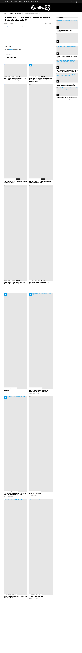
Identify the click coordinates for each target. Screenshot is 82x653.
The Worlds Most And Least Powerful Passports (65, 31)
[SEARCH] (74, 1)
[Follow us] (71, 1)
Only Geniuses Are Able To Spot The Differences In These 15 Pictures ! (38, 390)
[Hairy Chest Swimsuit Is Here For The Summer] (41, 233)
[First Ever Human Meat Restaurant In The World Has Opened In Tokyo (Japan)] (15, 444)
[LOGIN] (77, 1)
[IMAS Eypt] (15, 341)
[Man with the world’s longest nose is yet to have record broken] (15, 132)
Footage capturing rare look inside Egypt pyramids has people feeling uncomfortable (15, 79)
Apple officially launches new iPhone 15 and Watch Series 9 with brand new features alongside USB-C (40, 80)
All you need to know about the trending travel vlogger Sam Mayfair (40, 181)
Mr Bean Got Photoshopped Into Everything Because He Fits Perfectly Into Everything (66, 84)
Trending (5, 294)
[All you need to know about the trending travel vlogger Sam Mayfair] (41, 132)
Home (11, 1)
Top (6, 2)
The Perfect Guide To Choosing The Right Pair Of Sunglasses (67, 57)
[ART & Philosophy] (67, 38)
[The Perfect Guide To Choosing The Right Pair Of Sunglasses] (67, 50)
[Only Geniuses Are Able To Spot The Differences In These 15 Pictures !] (41, 341)
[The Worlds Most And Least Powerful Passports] (67, 24)
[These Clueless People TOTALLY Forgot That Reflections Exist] (15, 547)
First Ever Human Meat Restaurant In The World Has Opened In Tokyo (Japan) (15, 494)
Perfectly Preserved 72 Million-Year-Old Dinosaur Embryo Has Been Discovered (14, 283)
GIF (24, 1)
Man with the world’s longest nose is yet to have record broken (15, 181)
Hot (30, 65)
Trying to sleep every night (36, 596)
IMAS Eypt (6, 390)
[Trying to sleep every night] (41, 547)
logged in (11, 49)
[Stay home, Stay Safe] (41, 444)
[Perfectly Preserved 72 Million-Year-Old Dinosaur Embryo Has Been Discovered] (15, 233)
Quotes (15, 1)
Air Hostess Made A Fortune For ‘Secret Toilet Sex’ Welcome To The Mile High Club (67, 98)
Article (37, 1)
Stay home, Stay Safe (35, 493)
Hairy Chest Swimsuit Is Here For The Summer (39, 283)
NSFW (27, 1)
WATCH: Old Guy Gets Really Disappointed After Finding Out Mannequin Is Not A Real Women (67, 71)
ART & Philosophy (60, 44)
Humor (20, 1)
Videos (32, 1)
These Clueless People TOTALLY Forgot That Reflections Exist (15, 597)
